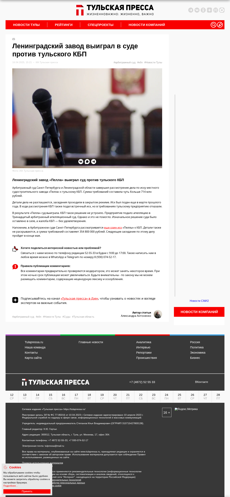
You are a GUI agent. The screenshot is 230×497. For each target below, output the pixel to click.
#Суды (66, 316)
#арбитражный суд (125, 62)
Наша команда (35, 347)
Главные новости (91, 342)
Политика (197, 347)
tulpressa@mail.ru (54, 445)
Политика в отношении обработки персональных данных (53, 482)
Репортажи (144, 352)
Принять (27, 491)
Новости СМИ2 (199, 300)
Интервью (143, 347)
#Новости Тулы (153, 62)
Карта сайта (33, 357)
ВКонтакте (201, 382)
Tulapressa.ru (34, 342)
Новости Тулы (26, 24)
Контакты (31, 352)
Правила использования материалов (42, 462)
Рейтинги (64, 24)
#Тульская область (83, 316)
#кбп (140, 62)
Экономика (197, 352)
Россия (195, 342)
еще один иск (113, 227)
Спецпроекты (100, 24)
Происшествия (146, 357)
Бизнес (195, 357)
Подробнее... (10, 485)
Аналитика (143, 342)
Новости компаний (147, 24)
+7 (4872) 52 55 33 (142, 382)
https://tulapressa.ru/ (74, 409)
